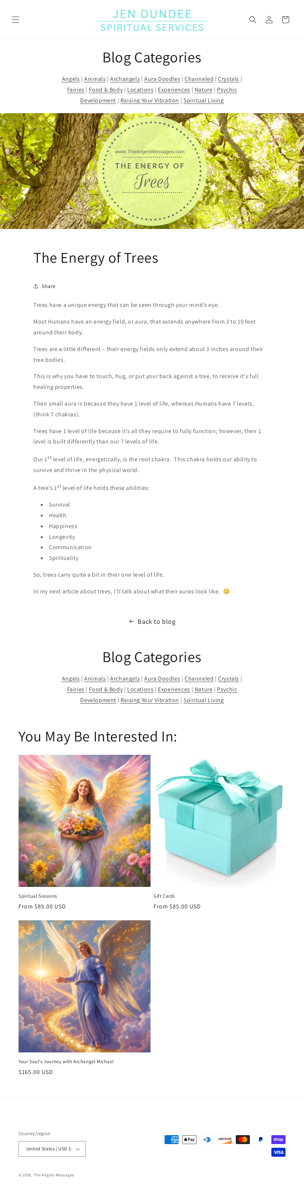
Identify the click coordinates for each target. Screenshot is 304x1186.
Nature (204, 90)
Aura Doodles (162, 79)
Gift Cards (164, 896)
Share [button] (49, 286)
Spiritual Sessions (38, 896)
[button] (15, 20)
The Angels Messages (54, 1174)
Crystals (228, 79)
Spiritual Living (204, 100)
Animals (95, 79)
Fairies (76, 90)
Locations (140, 90)
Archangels (125, 79)
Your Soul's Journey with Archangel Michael (66, 1062)
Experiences (174, 90)
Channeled (199, 79)
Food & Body (106, 90)
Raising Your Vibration (149, 100)
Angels (71, 79)
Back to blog (156, 621)
